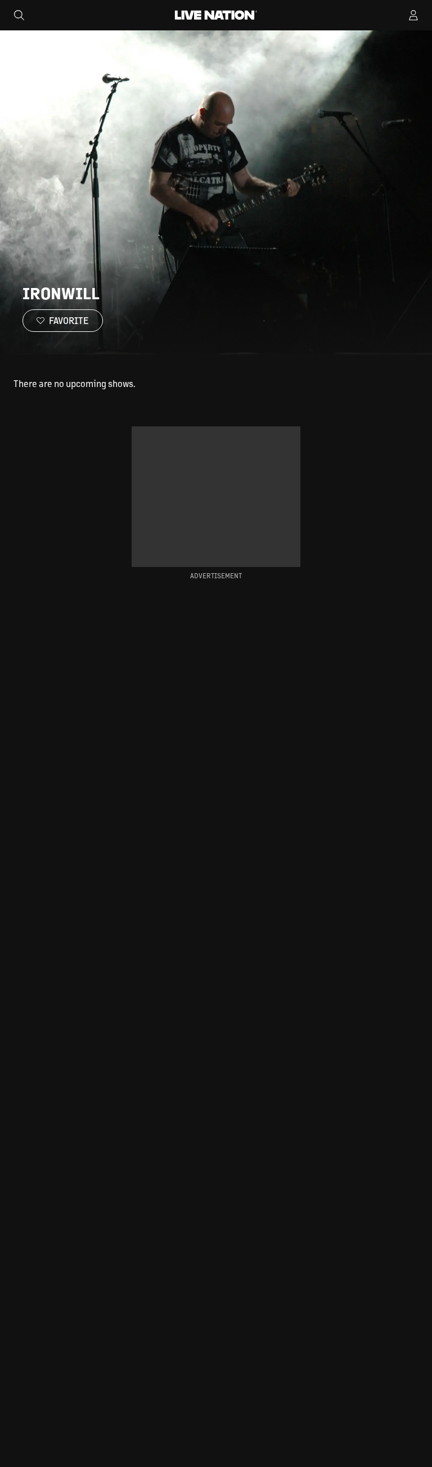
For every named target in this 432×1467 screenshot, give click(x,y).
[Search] (19, 15)
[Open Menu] (413, 15)
